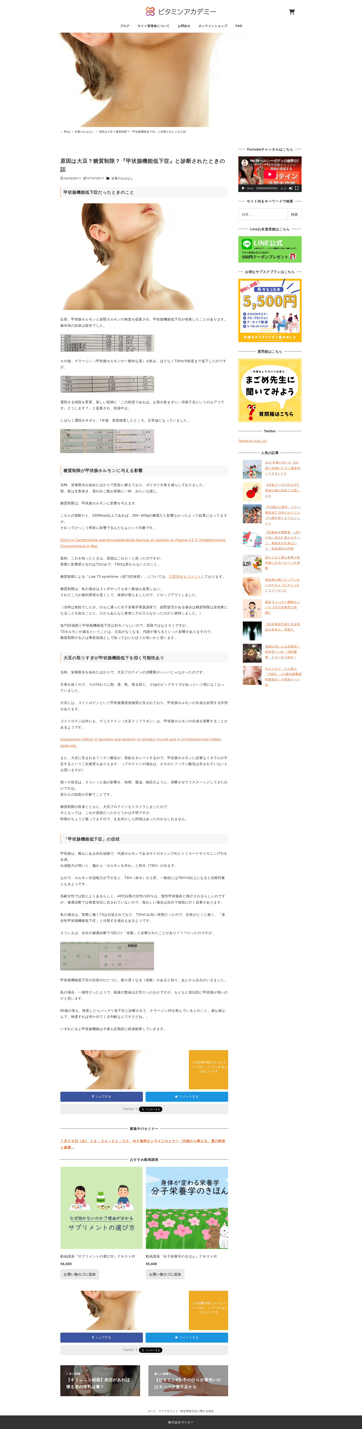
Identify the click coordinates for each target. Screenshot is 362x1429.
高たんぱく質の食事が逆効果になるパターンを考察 (282, 562)
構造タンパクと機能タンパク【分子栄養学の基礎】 (282, 607)
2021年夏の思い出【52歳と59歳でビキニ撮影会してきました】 (283, 468)
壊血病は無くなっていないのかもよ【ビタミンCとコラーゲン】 (282, 585)
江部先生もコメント (185, 576)
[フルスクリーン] (297, 188)
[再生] (243, 188)
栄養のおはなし (122, 178)
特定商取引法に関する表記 (197, 1411)
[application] (270, 174)
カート (152, 1411)
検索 (294, 214)
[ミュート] (291, 188)
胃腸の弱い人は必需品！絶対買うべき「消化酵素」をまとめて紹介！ (282, 651)
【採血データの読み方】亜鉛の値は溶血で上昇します (282, 490)
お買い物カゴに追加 (80, 1274)
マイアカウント (168, 1411)
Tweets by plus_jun (252, 441)
